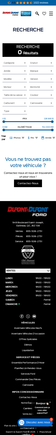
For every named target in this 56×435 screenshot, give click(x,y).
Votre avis (28, 414)
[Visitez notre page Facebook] (22, 316)
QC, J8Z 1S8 (33, 226)
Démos (28, 345)
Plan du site (9, 426)
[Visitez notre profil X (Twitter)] (28, 316)
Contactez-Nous (28, 183)
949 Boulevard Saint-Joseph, (28, 223)
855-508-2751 (34, 231)
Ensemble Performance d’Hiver (28, 363)
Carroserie (28, 385)
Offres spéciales (28, 339)
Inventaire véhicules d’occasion (28, 334)
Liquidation (28, 350)
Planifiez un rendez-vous (28, 368)
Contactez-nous (28, 397)
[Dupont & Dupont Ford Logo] (10, 13)
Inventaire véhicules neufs (28, 328)
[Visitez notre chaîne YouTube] (34, 316)
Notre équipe (28, 403)
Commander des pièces (28, 379)
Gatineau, (21, 226)
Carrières (28, 408)
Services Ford (28, 374)
